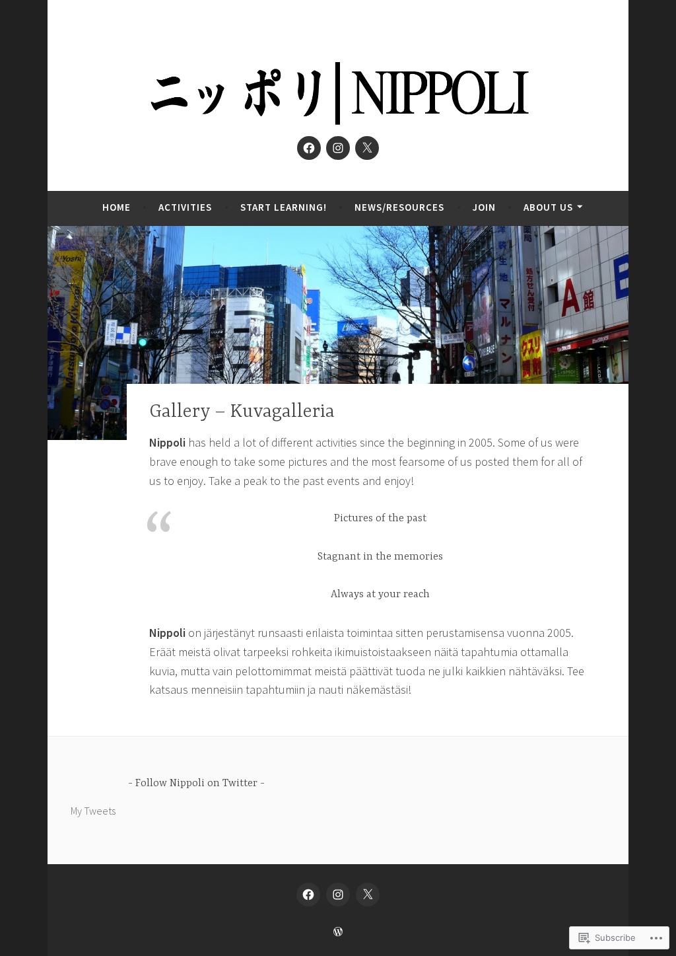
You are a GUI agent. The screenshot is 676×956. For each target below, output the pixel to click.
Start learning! (283, 207)
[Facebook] (309, 148)
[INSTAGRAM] (338, 894)
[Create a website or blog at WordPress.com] (338, 932)
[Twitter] (367, 148)
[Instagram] (338, 148)
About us (548, 207)
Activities (185, 207)
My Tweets (93, 810)
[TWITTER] (367, 894)
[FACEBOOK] (308, 894)
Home (116, 207)
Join (484, 207)
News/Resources (399, 207)
